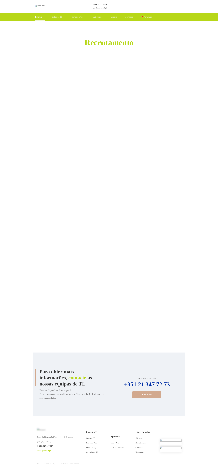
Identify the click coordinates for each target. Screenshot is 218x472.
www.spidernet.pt (44, 451)
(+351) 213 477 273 (45, 446)
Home (98, 52)
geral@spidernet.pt (44, 442)
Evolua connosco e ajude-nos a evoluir (109, 227)
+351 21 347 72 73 (147, 384)
